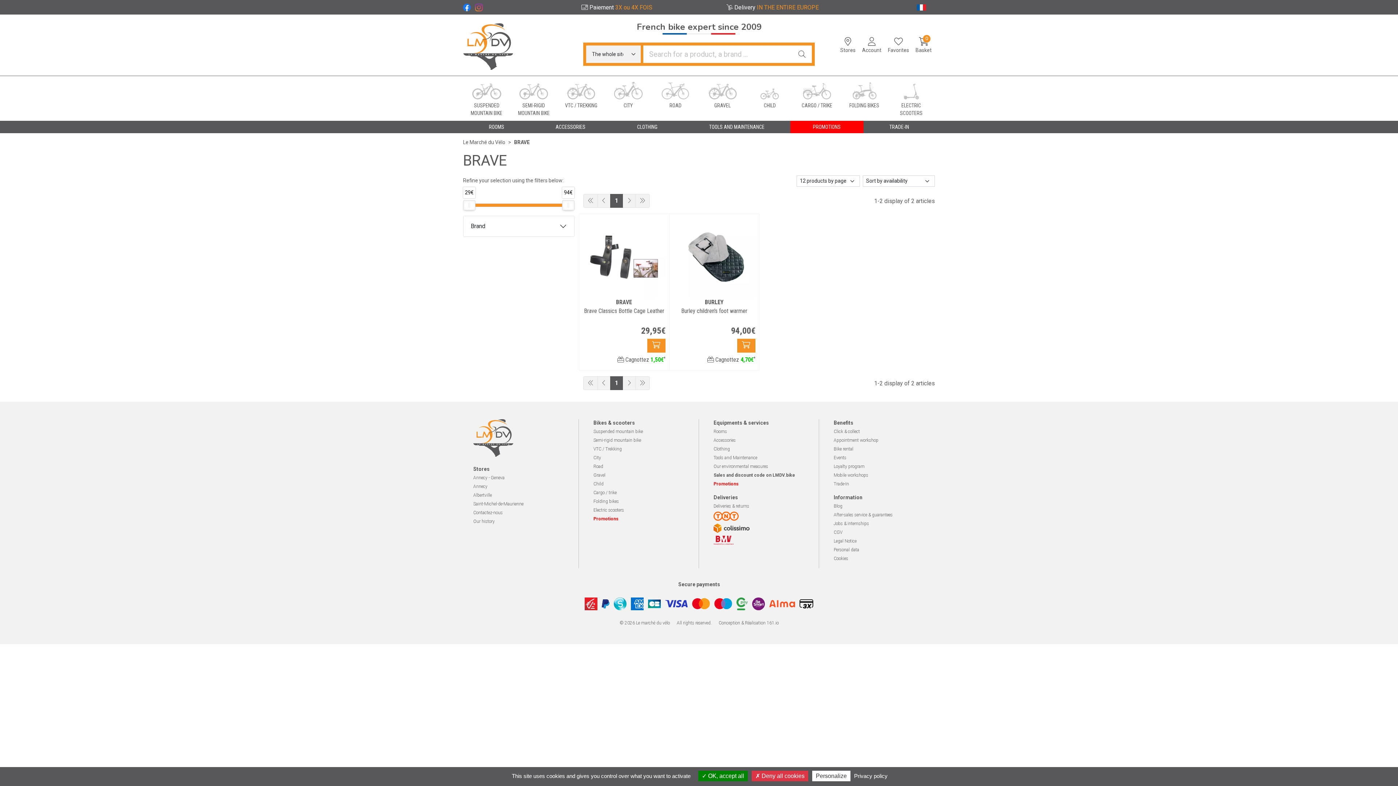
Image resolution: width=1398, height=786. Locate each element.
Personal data (846, 549)
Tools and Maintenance (735, 457)
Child (598, 484)
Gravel (599, 475)
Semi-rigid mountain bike (617, 440)
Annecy (480, 486)
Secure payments (699, 584)
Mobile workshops (851, 475)
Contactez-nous (488, 512)
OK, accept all (725, 776)
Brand (478, 226)
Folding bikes (606, 501)
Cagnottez (645, 359)
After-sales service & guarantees (863, 514)
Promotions (827, 127)
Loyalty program (849, 466)
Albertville (482, 495)
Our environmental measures (741, 466)
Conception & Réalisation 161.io (749, 623)
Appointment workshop (856, 440)
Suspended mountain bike (618, 431)
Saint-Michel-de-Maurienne (498, 504)
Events (840, 457)
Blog (838, 506)
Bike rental (843, 449)
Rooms (720, 431)
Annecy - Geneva (489, 477)
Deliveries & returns (731, 506)
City (597, 457)
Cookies (841, 558)
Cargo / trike (605, 492)
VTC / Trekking (607, 449)
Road (598, 466)
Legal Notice (845, 541)
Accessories (725, 440)
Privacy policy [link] (871, 776)
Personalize (831, 776)
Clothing (722, 449)
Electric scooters (608, 510)
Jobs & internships (851, 523)
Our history (484, 521)
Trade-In (841, 484)
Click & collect (847, 431)
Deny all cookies (782, 776)
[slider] (469, 205)
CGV (838, 532)
